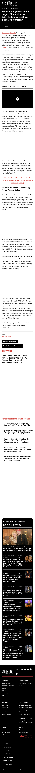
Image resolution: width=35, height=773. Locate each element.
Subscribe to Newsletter (25, 707)
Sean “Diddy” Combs (9, 33)
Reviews (4, 698)
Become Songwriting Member (24, 715)
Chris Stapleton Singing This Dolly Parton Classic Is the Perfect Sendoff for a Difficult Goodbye (13, 578)
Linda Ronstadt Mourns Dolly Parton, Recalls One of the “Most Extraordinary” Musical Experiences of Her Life (16, 359)
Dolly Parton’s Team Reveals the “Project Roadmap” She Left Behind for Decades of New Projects (13, 622)
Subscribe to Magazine (25, 705)
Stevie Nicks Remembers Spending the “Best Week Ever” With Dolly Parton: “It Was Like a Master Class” (17, 458)
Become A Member (7, 757)
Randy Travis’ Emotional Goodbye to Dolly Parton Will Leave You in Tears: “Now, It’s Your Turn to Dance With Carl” (13, 563)
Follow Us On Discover (9, 341)
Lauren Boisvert (6, 24)
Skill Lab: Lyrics (6, 732)
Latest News (23, 680)
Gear (3, 695)
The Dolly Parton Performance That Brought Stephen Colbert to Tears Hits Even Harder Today (12, 607)
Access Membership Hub (25, 718)
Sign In (8, 754)
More (21, 727)
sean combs (8, 336)
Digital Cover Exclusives (8, 685)
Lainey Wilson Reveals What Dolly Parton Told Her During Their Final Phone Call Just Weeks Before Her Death (18, 432)
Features (5, 680)
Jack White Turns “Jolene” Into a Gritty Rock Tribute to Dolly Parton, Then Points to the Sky (13, 593)
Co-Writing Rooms (6, 734)
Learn (4, 727)
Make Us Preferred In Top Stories (12, 346)
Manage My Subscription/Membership (26, 721)
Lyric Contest (5, 707)
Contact (7, 750)
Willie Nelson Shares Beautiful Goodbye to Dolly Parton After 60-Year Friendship (17, 549)
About (8, 743)
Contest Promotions (7, 714)
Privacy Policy (7, 764)
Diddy (3, 336)
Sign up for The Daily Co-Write (25, 684)
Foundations (5, 730)
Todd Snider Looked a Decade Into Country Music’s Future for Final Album (18, 424)
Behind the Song (6, 683)
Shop (20, 730)
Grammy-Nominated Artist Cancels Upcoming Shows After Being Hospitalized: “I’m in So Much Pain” (16, 441)
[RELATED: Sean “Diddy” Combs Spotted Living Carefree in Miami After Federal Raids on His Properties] (17, 180)
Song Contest (5, 705)
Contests (5, 702)
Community (23, 702)
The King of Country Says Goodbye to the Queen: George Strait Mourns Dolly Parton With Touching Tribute (12, 637)
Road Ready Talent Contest (7, 710)
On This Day (5, 693)
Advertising (8, 747)
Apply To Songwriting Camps (24, 710)
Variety (4, 47)
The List (4, 690)
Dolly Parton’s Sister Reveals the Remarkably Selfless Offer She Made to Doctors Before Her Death (18, 449)
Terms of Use (8, 760)
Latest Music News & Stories (10, 8)
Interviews (4, 688)
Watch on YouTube (24, 732)
